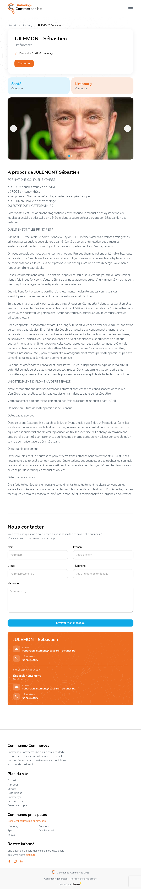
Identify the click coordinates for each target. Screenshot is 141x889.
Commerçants (16, 797)
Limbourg (27, 25)
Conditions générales (56, 878)
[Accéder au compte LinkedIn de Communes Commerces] (21, 861)
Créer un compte (17, 805)
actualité (31, 855)
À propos (13, 784)
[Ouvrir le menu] (130, 8)
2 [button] (72, 156)
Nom (10, 547)
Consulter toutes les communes (27, 821)
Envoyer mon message (70, 623)
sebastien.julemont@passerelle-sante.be (48, 650)
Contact (12, 789)
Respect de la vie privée (83, 878)
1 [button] (69, 156)
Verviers (44, 826)
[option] (71, 128)
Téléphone (79, 566)
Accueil (12, 25)
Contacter (24, 63)
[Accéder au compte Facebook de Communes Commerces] (9, 861)
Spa (10, 830)
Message (13, 583)
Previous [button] (13, 128)
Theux (11, 834)
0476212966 (30, 660)
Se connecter (15, 801)
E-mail (11, 566)
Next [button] (127, 128)
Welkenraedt (47, 830)
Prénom (78, 547)
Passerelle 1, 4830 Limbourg (36, 53)
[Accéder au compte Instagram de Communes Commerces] (15, 861)
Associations (15, 793)
